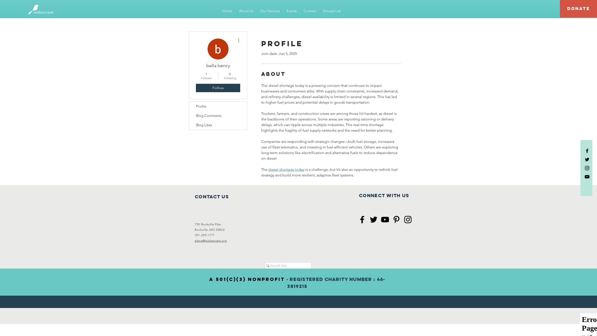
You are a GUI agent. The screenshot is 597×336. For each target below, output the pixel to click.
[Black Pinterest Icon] (396, 219)
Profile (201, 106)
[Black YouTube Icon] (587, 177)
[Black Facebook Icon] (587, 151)
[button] (246, 11)
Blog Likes (204, 125)
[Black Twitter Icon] (587, 159)
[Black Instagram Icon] (587, 168)
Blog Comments (208, 115)
